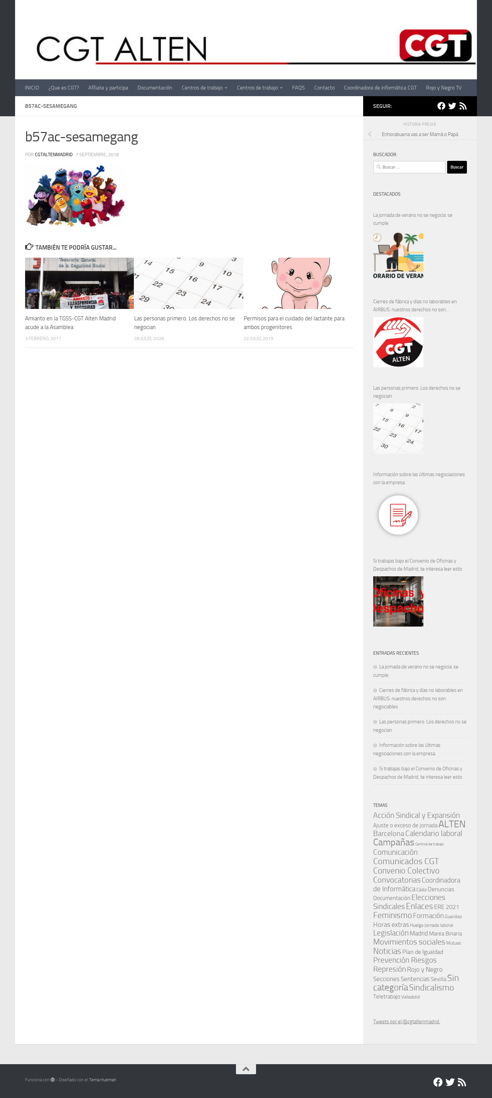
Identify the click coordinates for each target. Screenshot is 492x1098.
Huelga (416, 925)
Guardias (453, 916)
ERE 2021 (446, 907)
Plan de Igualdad (422, 952)
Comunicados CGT (406, 861)
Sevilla (438, 979)
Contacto (324, 87)
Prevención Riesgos (405, 960)
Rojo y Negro (425, 969)
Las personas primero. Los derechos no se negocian (417, 392)
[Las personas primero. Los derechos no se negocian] (398, 428)
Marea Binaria (445, 933)
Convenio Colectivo (406, 870)
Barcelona (388, 833)
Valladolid (410, 996)
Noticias (387, 951)
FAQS (298, 87)
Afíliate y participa (108, 87)
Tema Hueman (102, 1079)
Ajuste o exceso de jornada (405, 825)
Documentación (155, 87)
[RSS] (463, 106)
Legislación (391, 933)
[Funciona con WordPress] (53, 1080)
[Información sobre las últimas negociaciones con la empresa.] (398, 515)
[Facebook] (441, 106)
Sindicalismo (431, 987)
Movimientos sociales (409, 942)
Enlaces (419, 906)
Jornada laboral (438, 925)
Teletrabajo (386, 996)
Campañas (393, 842)
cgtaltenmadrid (54, 154)
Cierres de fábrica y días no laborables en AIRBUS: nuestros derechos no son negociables (415, 306)
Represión (389, 969)
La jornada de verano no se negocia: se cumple (413, 219)
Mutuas (453, 943)
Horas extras (391, 924)
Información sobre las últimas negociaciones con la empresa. (419, 478)
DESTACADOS (387, 194)
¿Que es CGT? (64, 87)
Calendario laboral (433, 833)
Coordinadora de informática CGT (380, 87)
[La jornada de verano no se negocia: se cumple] (398, 256)
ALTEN (452, 824)
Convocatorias (397, 880)
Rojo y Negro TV (444, 87)
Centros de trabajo (202, 87)
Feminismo (392, 915)
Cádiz (421, 889)
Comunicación (395, 852)
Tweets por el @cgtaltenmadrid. (406, 1022)
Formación (428, 915)
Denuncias (441, 889)
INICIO (32, 87)
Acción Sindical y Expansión (416, 815)
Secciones (386, 979)
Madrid (419, 933)
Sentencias (415, 979)
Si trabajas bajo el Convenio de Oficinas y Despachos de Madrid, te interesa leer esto (417, 565)
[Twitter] (452, 106)
